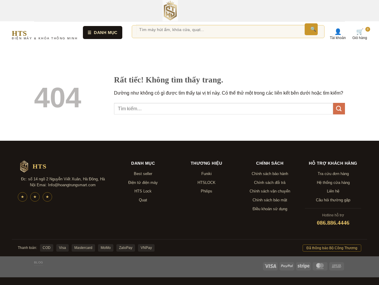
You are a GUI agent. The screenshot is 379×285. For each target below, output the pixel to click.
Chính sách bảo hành (270, 173)
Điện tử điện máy (143, 182)
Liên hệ (333, 191)
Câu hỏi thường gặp (333, 200)
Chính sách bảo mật (270, 200)
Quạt (143, 200)
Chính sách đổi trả (269, 182)
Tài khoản (338, 34)
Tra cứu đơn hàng (333, 173)
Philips (206, 191)
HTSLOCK (206, 182)
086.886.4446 (333, 222)
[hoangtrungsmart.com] (170, 10)
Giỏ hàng (359, 34)
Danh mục (103, 32)
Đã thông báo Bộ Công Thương (331, 248)
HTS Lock (143, 191)
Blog (38, 262)
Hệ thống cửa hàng (333, 182)
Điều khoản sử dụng (270, 209)
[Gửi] (339, 108)
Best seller (143, 173)
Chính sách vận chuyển (270, 191)
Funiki (206, 173)
